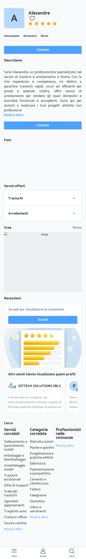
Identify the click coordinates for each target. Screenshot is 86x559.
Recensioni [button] (30, 36)
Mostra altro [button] (13, 115)
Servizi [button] (44, 36)
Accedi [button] (43, 319)
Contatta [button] (43, 49)
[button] (14, 18)
